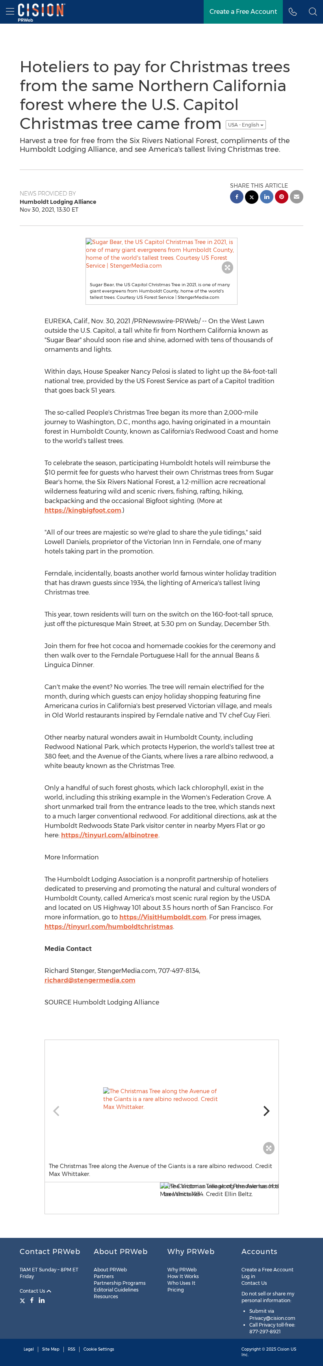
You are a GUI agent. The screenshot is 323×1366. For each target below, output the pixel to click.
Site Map (50, 1349)
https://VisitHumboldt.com (162, 917)
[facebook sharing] (236, 197)
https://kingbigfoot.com (83, 510)
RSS (71, 1349)
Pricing (175, 1290)
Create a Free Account (267, 1270)
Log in (248, 1276)
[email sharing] (296, 197)
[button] (313, 12)
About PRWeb (110, 1270)
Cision (283, 1349)
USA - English (244, 125)
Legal (29, 1349)
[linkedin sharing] (266, 197)
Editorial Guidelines (116, 1290)
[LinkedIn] (42, 1300)
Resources (106, 1296)
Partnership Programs (120, 1283)
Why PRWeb (182, 1270)
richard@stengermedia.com (90, 980)
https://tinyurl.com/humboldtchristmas (109, 926)
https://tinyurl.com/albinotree (109, 835)
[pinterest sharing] (281, 197)
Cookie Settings (99, 1349)
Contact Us (33, 1291)
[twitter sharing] (251, 198)
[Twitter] (23, 1300)
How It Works (183, 1276)
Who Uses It (181, 1283)
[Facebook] (31, 1300)
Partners (104, 1276)
